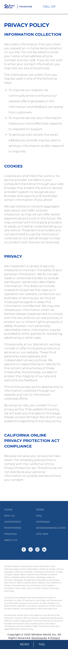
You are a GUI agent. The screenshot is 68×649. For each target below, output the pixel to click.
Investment (12, 521)
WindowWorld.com (51, 527)
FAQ (42, 644)
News (24, 644)
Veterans (43, 521)
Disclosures (39, 638)
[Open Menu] (62, 7)
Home (8, 509)
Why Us (9, 515)
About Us (10, 540)
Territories (12, 527)
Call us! (49, 6)
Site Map (42, 533)
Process (10, 533)
